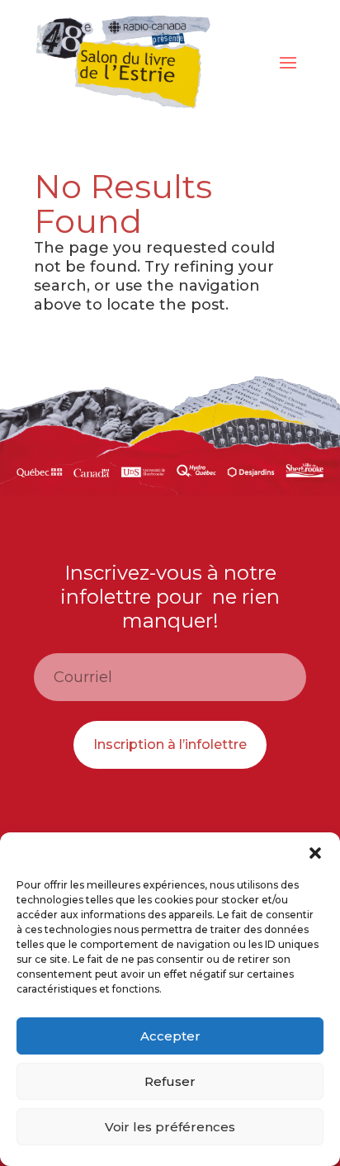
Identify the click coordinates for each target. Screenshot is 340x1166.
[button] (315, 853)
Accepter (170, 1036)
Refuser (170, 1081)
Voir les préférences (170, 1127)
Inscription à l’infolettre (170, 744)
